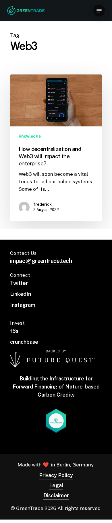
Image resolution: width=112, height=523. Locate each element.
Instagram (22, 305)
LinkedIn (20, 294)
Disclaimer (56, 495)
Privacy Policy (56, 475)
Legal (56, 485)
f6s (14, 331)
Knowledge (30, 136)
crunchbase (24, 342)
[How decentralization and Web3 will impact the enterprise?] (56, 147)
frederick (42, 204)
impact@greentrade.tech (41, 260)
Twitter (19, 283)
